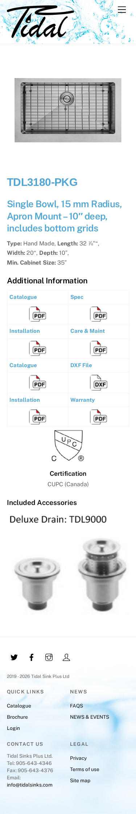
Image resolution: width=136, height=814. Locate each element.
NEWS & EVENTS (89, 717)
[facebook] (31, 656)
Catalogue (19, 706)
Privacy (78, 758)
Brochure (17, 717)
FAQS (76, 706)
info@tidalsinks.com (30, 785)
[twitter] (14, 656)
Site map (80, 780)
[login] (66, 656)
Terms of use (84, 769)
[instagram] (49, 656)
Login (13, 728)
